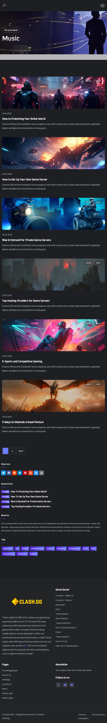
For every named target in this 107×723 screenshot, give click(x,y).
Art (17, 548)
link (24, 645)
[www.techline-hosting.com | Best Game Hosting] (4, 5)
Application (7, 548)
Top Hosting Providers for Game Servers (26, 300)
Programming (8, 554)
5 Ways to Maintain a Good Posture (22, 422)
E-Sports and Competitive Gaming (22, 361)
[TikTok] (41, 472)
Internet (50, 548)
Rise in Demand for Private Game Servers (26, 240)
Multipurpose (74, 548)
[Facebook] (9, 472)
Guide (98, 81)
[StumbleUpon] (30, 472)
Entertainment (37, 548)
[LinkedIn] (19, 472)
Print (93, 548)
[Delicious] (36, 472)
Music (85, 548)
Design (25, 548)
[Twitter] (3, 472)
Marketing (61, 548)
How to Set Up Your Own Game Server (24, 179)
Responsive (22, 554)
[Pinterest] (25, 472)
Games (88, 81)
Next (21, 450)
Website (33, 554)
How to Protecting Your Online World (23, 118)
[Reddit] (14, 472)
